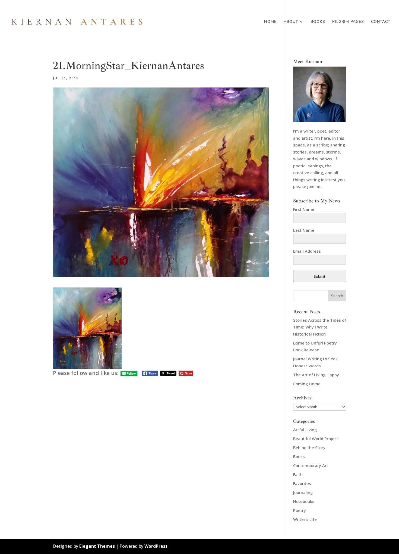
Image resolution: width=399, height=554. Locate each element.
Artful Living (305, 429)
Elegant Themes (97, 546)
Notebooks (303, 501)
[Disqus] (161, 446)
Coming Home (307, 383)
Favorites (302, 483)
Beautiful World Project (315, 438)
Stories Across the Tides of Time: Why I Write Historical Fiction (319, 327)
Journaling (303, 492)
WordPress (155, 546)
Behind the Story (309, 447)
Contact (380, 22)
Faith (298, 474)
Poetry (299, 510)
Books (318, 22)
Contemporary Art (310, 465)
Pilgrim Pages (348, 22)
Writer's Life (305, 519)
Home (270, 22)
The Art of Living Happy (316, 374)
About (291, 22)
